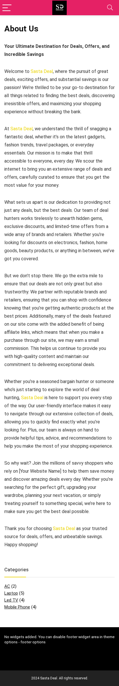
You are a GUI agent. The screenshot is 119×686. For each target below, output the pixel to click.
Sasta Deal (42, 71)
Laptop (11, 593)
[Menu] (7, 7)
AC (7, 586)
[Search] (110, 7)
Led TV (11, 600)
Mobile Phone (17, 607)
